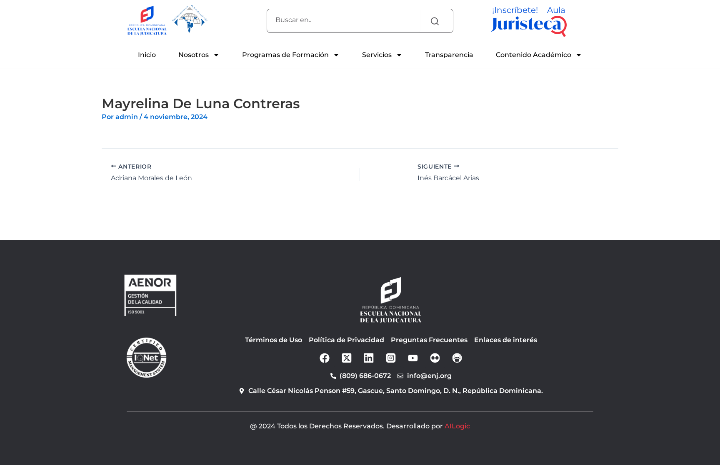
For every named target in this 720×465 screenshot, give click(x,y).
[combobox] (343, 20)
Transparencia (449, 55)
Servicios (377, 55)
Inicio (147, 55)
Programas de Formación (285, 55)
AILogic (457, 426)
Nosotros (193, 55)
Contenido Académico (533, 55)
